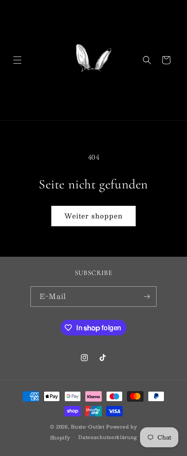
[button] (17, 60)
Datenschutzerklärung (107, 437)
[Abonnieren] (146, 296)
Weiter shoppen (93, 215)
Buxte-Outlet (87, 426)
